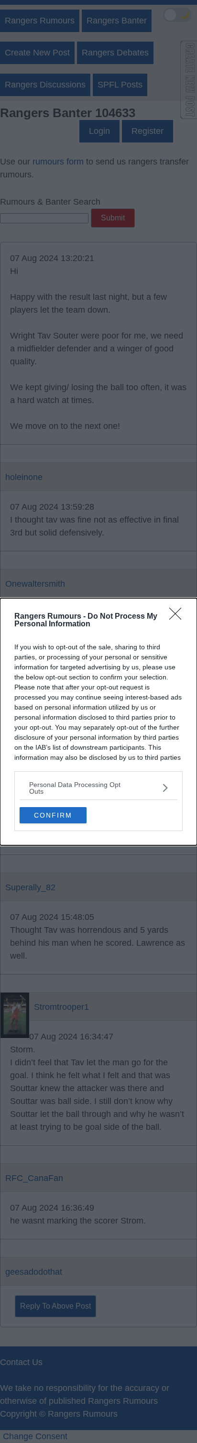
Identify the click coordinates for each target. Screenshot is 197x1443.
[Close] (178, 617)
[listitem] (98, 788)
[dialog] (98, 721)
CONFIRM (53, 815)
